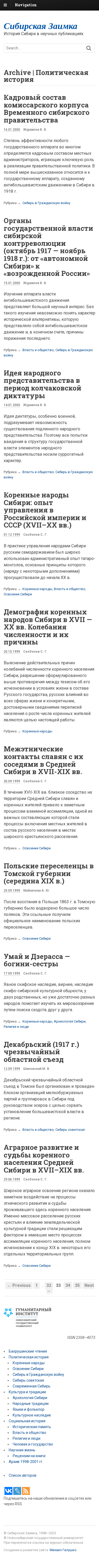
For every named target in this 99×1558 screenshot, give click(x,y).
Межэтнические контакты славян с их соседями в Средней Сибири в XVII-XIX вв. (44, 760)
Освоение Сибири (18, 594)
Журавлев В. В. (35, 129)
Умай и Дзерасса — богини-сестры (37, 960)
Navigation (26, 4)
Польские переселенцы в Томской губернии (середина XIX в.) (49, 873)
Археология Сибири (70, 1021)
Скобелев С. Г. (35, 534)
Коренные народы (37, 589)
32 (48, 1285)
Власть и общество (38, 350)
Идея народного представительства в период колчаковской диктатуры (42, 384)
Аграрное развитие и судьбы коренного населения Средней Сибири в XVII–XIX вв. (44, 1158)
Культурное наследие (32, 1415)
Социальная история (27, 1421)
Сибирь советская (70, 1130)
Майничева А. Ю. (36, 890)
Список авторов (22, 1475)
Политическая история (29, 1357)
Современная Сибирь (31, 1386)
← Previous (19, 1285)
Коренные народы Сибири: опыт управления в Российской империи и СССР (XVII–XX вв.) (45, 509)
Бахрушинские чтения (28, 1351)
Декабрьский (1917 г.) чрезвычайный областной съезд (41, 1052)
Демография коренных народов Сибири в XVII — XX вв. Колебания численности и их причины (48, 626)
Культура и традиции (27, 1392)
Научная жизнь (22, 1450)
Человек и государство (33, 1444)
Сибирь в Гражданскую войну (46, 203)
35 (77, 1285)
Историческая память (32, 1427)
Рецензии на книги (29, 1456)
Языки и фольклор (28, 1409)
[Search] (88, 48)
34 (67, 1285)
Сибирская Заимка (40, 25)
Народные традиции (31, 1403)
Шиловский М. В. (36, 1069)
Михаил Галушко (63, 1550)
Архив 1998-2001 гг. (26, 1462)
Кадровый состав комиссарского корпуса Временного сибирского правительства (46, 108)
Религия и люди (16, 1027)
